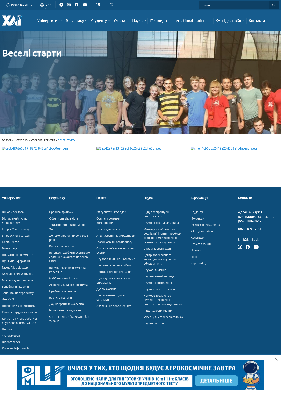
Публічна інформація (16, 261)
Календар (197, 237)
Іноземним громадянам (65, 310)
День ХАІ (8, 299)
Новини (7, 329)
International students (205, 225)
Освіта (101, 198)
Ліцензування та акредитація (116, 235)
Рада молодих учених (158, 310)
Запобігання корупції (16, 287)
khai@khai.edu (248, 240)
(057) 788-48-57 (249, 221)
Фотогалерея (11, 336)
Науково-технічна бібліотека (115, 259)
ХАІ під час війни (202, 231)
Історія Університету (16, 229)
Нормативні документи (17, 255)
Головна (8, 140)
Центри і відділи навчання (113, 272)
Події (194, 257)
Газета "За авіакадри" (16, 267)
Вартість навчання (61, 297)
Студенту (22, 140)
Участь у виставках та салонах (163, 317)
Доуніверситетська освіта (66, 304)
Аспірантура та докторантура (68, 285)
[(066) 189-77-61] (106, 4)
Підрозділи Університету (18, 306)
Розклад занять (201, 244)
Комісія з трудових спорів (19, 312)
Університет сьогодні (16, 235)
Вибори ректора (13, 212)
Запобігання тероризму (18, 293)
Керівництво (10, 242)
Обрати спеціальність (63, 218)
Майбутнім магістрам (63, 278)
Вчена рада (9, 248)
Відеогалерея (11, 342)
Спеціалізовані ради (157, 248)
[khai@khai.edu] (112, 4)
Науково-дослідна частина (161, 223)
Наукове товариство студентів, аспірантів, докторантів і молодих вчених (164, 300)
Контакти (245, 198)
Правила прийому (61, 212)
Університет (11, 198)
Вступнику (57, 198)
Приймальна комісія (63, 291)
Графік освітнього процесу (114, 242)
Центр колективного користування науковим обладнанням (160, 259)
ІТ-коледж (197, 218)
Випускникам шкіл (61, 246)
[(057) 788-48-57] (99, 4)
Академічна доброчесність (114, 306)
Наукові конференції (158, 283)
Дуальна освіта (106, 289)
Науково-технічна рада (159, 276)
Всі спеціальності (108, 229)
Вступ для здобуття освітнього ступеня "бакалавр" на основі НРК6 (69, 257)
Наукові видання (155, 270)
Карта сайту (198, 263)
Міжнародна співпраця (17, 280)
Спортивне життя (43, 140)
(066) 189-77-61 (249, 229)
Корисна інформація (16, 348)
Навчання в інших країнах (113, 265)
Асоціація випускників (17, 274)
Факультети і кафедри (111, 212)
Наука (148, 198)
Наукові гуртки (154, 323)
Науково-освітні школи (159, 289)
